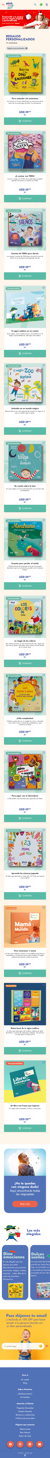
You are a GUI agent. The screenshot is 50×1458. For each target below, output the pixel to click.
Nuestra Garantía (25, 1411)
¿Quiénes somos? (25, 1393)
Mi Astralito (25, 1397)
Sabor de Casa (25, 1435)
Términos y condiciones (25, 1414)
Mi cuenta (25, 1379)
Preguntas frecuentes (25, 1408)
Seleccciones (25, 1429)
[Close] (26, 48)
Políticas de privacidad (25, 1418)
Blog (25, 1383)
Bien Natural (25, 1432)
